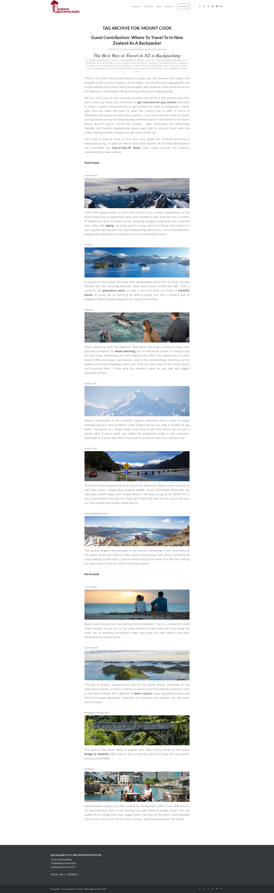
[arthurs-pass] (137, 466)
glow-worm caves (114, 290)
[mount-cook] (137, 401)
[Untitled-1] (65, 6)
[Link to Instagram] (204, 6)
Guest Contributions (133, 49)
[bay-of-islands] (137, 665)
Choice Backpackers (157, 49)
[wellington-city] (137, 787)
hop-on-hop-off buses (126, 147)
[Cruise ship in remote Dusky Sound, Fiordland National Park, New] (137, 262)
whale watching (125, 351)
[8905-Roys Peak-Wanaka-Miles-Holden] (137, 531)
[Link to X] (208, 6)
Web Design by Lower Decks (95, 889)
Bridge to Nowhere (96, 754)
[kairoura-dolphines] (137, 327)
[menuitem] (136, 6)
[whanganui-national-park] (137, 730)
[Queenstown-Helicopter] (137, 193)
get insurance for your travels (157, 102)
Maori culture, (143, 693)
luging (109, 225)
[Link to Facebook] (200, 6)
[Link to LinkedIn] (212, 6)
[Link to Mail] (221, 6)
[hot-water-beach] (137, 605)
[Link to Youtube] (217, 6)
